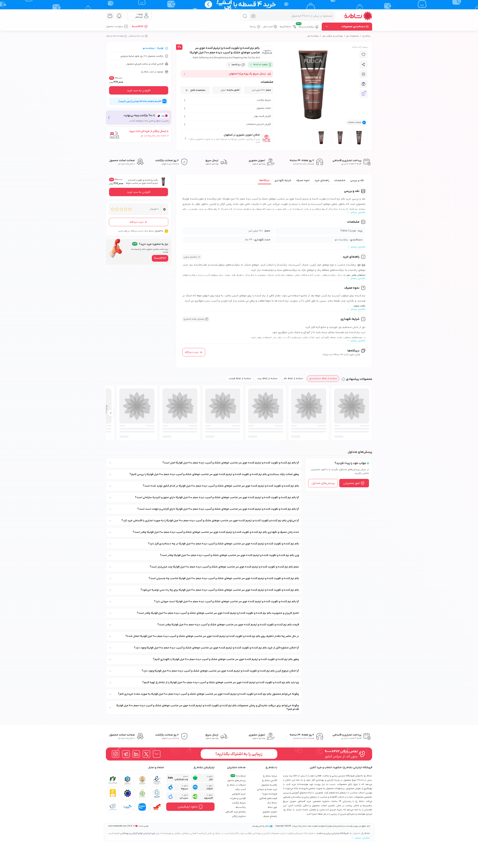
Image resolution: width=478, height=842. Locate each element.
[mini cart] (110, 16)
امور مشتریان (351, 483)
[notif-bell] (119, 15)
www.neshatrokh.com (117, 826)
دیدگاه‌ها (264, 180)
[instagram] (115, 754)
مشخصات (339, 180)
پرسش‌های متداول (323, 483)
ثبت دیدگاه (192, 352)
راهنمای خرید (321, 180)
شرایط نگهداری (282, 180)
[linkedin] (136, 754)
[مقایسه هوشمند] (363, 94)
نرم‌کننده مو (313, 36)
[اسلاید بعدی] (110, 413)
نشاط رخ (366, 36)
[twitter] (146, 754)
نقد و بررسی (357, 180)
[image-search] (253, 16)
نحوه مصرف (303, 180)
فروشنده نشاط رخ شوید (115, 36)
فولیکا (160, 48)
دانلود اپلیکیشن (188, 807)
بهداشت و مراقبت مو (333, 36)
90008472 (137, 26)
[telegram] (126, 754)
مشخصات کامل (197, 90)
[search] (244, 16)
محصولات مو (352, 36)
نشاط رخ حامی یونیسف (260, 826)
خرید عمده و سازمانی (136, 36)
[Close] (4, 4)
